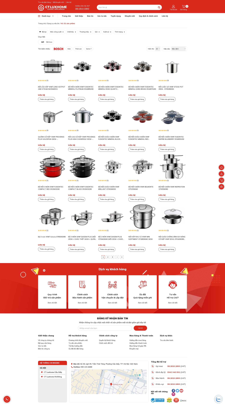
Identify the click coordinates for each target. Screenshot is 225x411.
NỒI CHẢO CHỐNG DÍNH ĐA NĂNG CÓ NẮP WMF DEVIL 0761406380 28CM (172, 238)
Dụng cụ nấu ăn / (53, 23)
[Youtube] (181, 390)
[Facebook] (173, 390)
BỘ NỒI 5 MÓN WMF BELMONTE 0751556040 (140, 188)
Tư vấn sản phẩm (75, 343)
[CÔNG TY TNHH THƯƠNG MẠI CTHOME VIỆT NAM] (52, 7)
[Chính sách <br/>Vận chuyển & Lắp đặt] (112, 284)
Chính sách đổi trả (106, 343)
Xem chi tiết (52, 303)
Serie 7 (88, 49)
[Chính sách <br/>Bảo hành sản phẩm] (82, 284)
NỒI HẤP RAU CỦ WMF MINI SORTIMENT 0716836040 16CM (140, 238)
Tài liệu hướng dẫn (76, 346)
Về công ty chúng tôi (46, 340)
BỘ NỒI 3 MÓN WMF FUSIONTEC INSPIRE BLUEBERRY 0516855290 (171, 138)
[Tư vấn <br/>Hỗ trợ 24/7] (172, 284)
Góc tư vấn (102, 16)
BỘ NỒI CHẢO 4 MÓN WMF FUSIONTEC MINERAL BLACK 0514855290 (109, 138)
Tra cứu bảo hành (166, 340)
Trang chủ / (42, 23)
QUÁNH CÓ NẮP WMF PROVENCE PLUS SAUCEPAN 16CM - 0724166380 (51, 138)
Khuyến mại (133, 349)
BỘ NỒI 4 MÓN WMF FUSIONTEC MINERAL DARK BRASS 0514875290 (142, 88)
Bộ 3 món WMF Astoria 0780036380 (52, 237)
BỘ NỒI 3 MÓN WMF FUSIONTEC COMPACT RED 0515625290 (50, 188)
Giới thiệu (79, 16)
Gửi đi (140, 328)
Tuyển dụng (116, 16)
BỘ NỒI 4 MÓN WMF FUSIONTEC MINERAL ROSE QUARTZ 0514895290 (111, 88)
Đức (69, 49)
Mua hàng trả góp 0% (137, 346)
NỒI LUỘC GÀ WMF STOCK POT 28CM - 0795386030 (171, 88)
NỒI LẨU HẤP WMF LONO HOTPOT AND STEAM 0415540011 (51, 88)
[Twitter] (177, 390)
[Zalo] (218, 399)
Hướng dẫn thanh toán (138, 343)
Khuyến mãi (130, 16)
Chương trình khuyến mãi (78, 340)
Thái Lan (78, 49)
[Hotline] (7, 399)
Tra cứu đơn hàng (44, 2)
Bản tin (90, 16)
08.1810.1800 (82, 8)
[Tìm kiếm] (159, 7)
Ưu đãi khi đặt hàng (76, 349)
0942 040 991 (173, 372)
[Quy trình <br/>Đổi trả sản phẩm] (52, 284)
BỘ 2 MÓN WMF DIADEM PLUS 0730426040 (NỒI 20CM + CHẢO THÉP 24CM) (110, 238)
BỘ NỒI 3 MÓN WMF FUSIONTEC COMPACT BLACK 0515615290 (80, 188)
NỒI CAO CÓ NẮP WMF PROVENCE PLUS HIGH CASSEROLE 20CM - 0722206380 (81, 138)
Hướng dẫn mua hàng (137, 340)
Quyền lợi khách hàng (107, 340)
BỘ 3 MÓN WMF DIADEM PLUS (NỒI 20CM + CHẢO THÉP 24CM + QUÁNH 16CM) (82, 238)
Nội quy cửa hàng (44, 343)
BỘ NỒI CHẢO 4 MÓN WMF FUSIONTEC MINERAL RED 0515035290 (138, 138)
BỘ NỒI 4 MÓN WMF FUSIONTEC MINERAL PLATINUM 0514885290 (80, 88)
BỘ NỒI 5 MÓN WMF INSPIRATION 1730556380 (172, 188)
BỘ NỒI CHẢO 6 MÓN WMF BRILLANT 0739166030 (108, 188)
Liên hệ (68, 2)
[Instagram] (173, 394)
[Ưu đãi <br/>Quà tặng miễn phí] (142, 284)
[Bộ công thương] (157, 400)
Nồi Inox (49, 42)
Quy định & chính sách (148, 16)
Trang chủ (66, 16)
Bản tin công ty (44, 349)
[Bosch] (58, 49)
